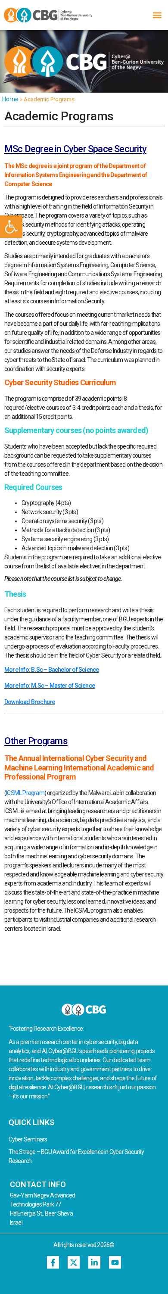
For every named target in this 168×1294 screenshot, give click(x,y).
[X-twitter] (74, 1262)
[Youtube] (115, 1262)
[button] (11, 226)
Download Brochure (29, 701)
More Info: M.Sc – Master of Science (49, 685)
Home (10, 99)
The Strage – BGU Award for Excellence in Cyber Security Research (76, 1156)
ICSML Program (25, 792)
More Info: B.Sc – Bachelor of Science (51, 669)
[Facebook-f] (53, 1262)
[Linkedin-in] (94, 1262)
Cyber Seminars (28, 1139)
